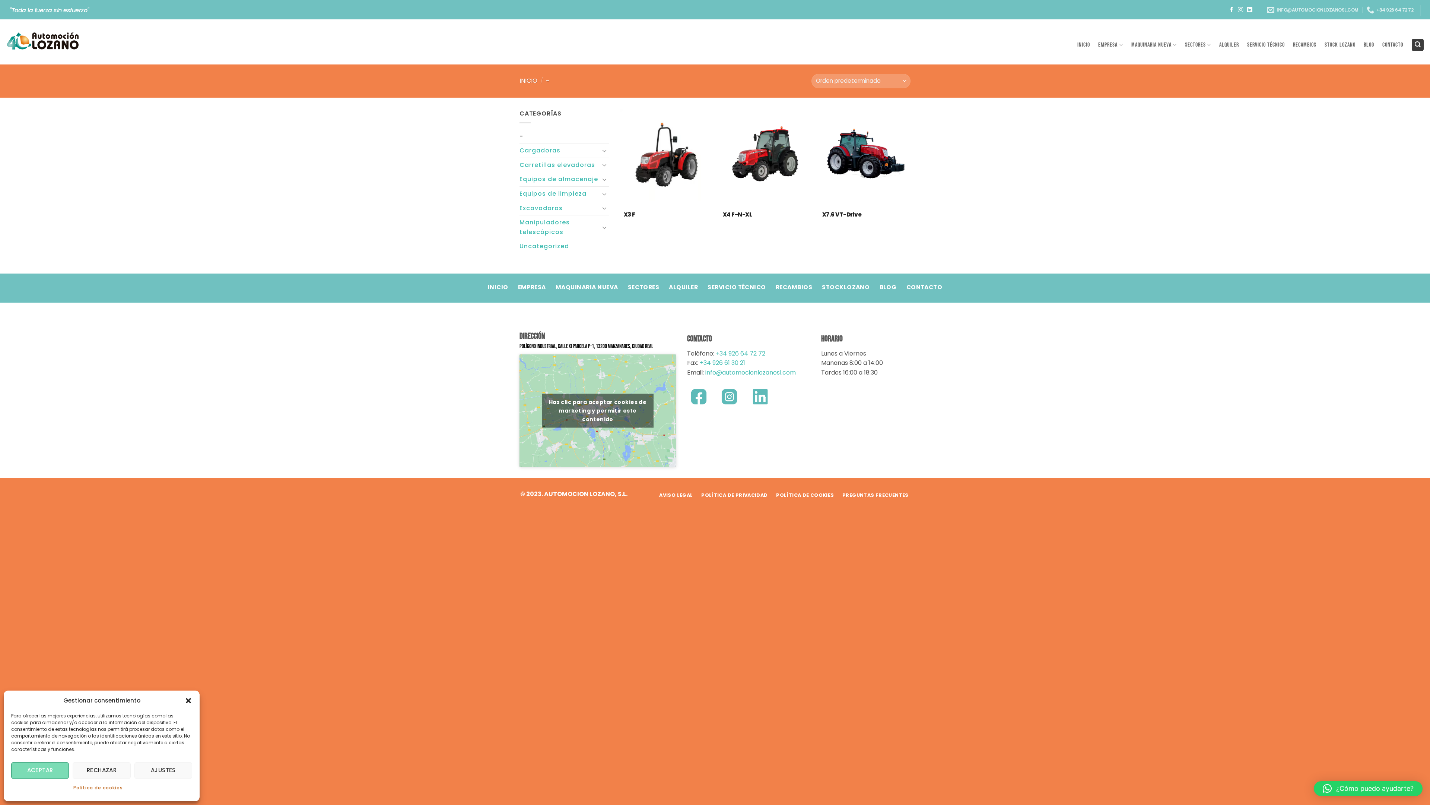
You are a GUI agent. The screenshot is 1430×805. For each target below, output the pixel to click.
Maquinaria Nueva (1151, 44)
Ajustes (163, 770)
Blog (1369, 44)
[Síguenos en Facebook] (1231, 10)
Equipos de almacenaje (558, 179)
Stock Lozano (1340, 44)
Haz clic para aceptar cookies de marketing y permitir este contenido (597, 410)
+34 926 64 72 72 (740, 353)
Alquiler (1229, 44)
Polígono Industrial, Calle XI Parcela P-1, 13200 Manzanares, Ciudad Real (586, 346)
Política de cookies (98, 788)
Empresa (1108, 44)
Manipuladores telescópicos (544, 227)
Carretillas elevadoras (557, 165)
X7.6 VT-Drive (842, 214)
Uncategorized (544, 246)
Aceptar (40, 770)
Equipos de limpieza (553, 193)
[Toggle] (604, 150)
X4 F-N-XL (737, 214)
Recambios (1304, 44)
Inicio (1083, 44)
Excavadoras (541, 208)
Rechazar (102, 770)
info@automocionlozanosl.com (750, 372)
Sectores (1195, 44)
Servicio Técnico (1266, 44)
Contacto (1392, 44)
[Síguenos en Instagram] (1240, 10)
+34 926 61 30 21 (722, 363)
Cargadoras (539, 150)
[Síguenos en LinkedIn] (1249, 10)
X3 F (629, 214)
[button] (188, 700)
